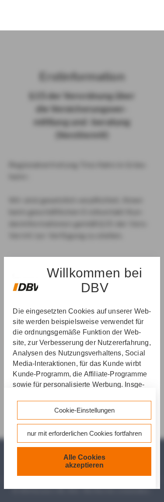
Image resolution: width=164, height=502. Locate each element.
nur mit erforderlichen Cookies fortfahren (84, 433)
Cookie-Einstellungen (84, 410)
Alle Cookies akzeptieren (84, 461)
